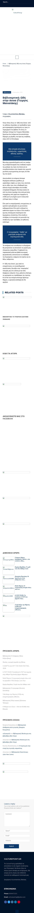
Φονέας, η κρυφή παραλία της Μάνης (14, 662)
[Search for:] (8, 2)
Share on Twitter (9, 110)
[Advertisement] (17, 36)
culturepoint (6, 733)
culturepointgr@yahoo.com (17, 897)
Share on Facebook (5, 110)
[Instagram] (17, 5)
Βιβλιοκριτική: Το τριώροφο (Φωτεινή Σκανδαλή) (15, 318)
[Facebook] (13, 5)
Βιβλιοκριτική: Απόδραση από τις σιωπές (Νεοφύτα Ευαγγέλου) (14, 727)
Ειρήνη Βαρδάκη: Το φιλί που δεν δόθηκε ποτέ (16, 684)
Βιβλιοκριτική (7, 92)
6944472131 (13, 894)
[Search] (30, 2)
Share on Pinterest (18, 110)
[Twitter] (15, 5)
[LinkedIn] (19, 5)
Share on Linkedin (13, 110)
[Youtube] (21, 5)
